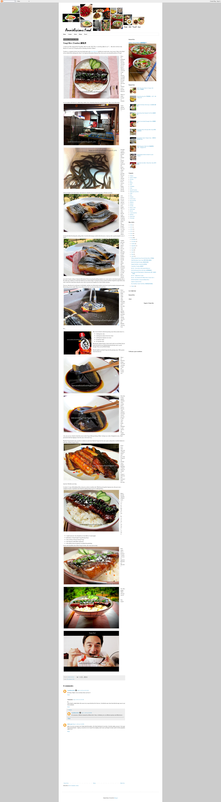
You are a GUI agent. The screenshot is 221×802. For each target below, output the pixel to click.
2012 (131, 237)
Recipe (80, 34)
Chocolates (132, 218)
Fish (67, 679)
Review (131, 211)
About (75, 34)
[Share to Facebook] (85, 677)
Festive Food (132, 198)
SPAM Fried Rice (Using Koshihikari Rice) (140, 279)
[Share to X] (83, 677)
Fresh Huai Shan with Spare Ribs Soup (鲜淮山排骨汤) (146, 130)
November (133, 241)
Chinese (131, 175)
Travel (85, 34)
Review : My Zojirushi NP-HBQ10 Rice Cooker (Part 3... (143, 277)
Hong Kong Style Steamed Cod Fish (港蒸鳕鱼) (146, 113)
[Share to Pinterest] (87, 677)
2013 (131, 235)
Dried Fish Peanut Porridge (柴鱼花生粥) (140, 262)
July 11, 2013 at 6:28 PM (86, 712)
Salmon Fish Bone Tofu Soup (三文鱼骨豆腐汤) (146, 105)
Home (64, 34)
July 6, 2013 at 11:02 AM (78, 699)
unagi (91, 51)
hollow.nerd (70, 724)
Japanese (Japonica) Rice (136, 281)
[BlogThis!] (82, 677)
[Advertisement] (94, 769)
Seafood (131, 204)
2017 (131, 227)
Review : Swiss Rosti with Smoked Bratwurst (140, 268)
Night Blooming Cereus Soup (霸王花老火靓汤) (141, 260)
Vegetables (132, 186)
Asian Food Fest (133, 212)
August (133, 248)
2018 (131, 225)
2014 (131, 233)
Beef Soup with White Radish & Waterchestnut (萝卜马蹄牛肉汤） (143, 273)
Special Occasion (133, 190)
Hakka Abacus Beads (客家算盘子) (138, 43)
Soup (131, 188)
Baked (131, 182)
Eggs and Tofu (133, 200)
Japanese (70, 679)
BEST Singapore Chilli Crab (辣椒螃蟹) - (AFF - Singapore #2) (145, 146)
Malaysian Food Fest (134, 191)
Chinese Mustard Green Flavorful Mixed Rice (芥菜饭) (142, 258)
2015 (131, 231)
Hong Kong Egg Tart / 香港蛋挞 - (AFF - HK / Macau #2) (146, 97)
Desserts (131, 179)
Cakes (131, 193)
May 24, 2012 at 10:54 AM (83, 690)
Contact (70, 34)
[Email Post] (77, 677)
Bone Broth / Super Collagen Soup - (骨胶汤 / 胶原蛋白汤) (146, 138)
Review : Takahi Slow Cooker (137, 275)
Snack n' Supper (133, 177)
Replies (70, 709)
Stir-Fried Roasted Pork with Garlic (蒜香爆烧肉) (141, 270)
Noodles (131, 205)
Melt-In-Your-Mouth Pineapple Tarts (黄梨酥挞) (146, 122)
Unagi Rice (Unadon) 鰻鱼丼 (137, 266)
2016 (131, 229)
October (133, 243)
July (132, 250)
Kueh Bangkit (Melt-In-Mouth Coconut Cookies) (145, 155)
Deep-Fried (132, 216)
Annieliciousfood (71, 690)
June (132, 252)
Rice (74, 679)
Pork (131, 184)
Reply (68, 694)
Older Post (122, 783)
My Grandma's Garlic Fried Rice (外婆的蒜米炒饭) (142, 283)
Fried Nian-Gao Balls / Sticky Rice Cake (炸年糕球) (146, 163)
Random (131, 214)
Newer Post (66, 783)
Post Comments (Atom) (74, 785)
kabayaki (95, 51)
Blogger (116, 798)
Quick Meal (132, 209)
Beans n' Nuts (133, 207)
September (133, 245)
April (132, 256)
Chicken (131, 197)
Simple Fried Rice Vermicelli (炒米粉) (139, 264)
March (132, 286)
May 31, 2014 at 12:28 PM (78, 724)
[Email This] (80, 677)
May (132, 254)
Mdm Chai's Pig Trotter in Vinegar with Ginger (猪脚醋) (145, 88)
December (133, 239)
